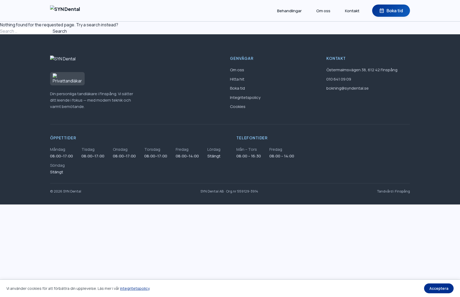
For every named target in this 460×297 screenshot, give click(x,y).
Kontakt (352, 11)
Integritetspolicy (245, 97)
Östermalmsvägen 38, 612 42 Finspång (361, 70)
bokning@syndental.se (347, 88)
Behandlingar (289, 11)
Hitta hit (237, 79)
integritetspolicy (134, 288)
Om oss (323, 11)
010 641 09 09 (338, 79)
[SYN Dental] (65, 10)
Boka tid (391, 10)
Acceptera (438, 288)
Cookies (237, 106)
